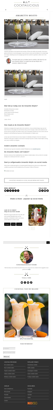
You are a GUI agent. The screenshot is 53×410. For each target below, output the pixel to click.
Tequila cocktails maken (9, 370)
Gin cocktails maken (8, 364)
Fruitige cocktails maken (33, 376)
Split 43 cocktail (26, 339)
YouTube (19, 224)
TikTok (13, 224)
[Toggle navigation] (5, 10)
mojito (5, 99)
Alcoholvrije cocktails (32, 364)
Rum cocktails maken (9, 367)
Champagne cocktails (32, 370)
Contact (6, 400)
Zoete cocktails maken (33, 373)
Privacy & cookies (32, 406)
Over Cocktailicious (8, 388)
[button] (47, 9)
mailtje (29, 269)
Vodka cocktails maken (9, 373)
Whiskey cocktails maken (10, 376)
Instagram (7, 224)
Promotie (6, 394)
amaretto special (36, 149)
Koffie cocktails (31, 367)
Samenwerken (7, 397)
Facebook (30, 388)
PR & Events (7, 391)
